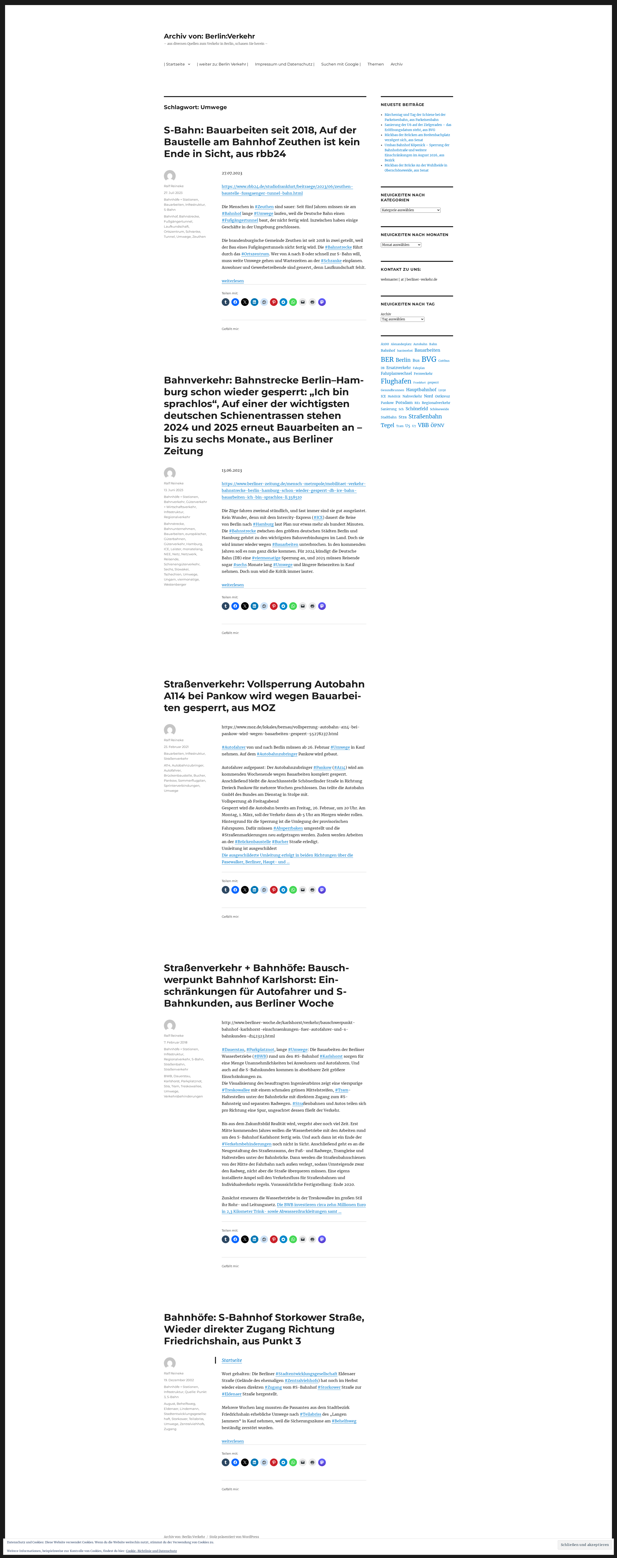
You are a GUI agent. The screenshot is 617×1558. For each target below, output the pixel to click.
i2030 (442, 390)
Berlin (403, 360)
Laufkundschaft (176, 226)
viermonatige (188, 579)
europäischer (195, 534)
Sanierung (389, 409)
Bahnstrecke (189, 216)
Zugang (170, 1429)
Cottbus (443, 361)
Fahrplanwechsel (396, 373)
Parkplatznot (191, 1081)
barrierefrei (405, 350)
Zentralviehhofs (192, 1424)
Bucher (199, 775)
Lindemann (189, 1409)
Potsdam (404, 402)
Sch (401, 409)
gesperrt (433, 382)
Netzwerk (188, 554)
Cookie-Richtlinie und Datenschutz (151, 1551)
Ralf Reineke (174, 186)
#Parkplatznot (260, 1049)
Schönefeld (417, 408)
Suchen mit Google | (341, 64)
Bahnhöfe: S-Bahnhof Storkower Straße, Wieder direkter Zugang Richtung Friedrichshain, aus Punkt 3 (264, 1329)
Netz (176, 554)
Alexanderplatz (401, 344)
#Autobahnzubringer (277, 754)
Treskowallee (191, 1086)
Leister (176, 549)
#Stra (297, 1103)
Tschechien (172, 574)
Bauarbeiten (174, 204)
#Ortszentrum (255, 253)
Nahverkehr (412, 396)
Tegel (387, 425)
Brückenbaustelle (178, 775)
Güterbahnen (174, 539)
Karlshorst (172, 1081)
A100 (385, 344)
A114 (167, 765)
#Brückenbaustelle (253, 841)
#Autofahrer (234, 747)
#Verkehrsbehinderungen (247, 1144)
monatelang (192, 549)
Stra (167, 1086)
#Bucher (280, 841)
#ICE (318, 517)
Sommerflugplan (191, 780)
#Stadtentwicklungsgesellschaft (306, 1373)
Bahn (433, 344)
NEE (167, 554)
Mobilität (394, 396)
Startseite (232, 1360)
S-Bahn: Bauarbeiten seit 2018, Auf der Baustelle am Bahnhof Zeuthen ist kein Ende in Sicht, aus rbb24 (262, 141)
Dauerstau (182, 1076)
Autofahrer (172, 770)
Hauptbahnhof (421, 389)
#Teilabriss (310, 1414)
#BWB (260, 1056)
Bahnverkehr (174, 502)
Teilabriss (196, 1419)
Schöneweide (439, 409)
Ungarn (170, 579)
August (169, 1404)
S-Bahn (170, 209)
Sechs (168, 569)
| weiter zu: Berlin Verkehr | (222, 64)
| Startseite (174, 64)
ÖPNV (437, 425)
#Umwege (263, 213)
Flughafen (396, 381)
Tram (175, 1086)
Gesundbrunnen (392, 390)
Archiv (386, 314)
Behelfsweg (186, 1404)
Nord (428, 396)
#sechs (240, 564)
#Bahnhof (231, 213)
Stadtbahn (389, 417)
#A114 (339, 767)
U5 (407, 426)
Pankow (170, 780)
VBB (423, 425)
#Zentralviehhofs (301, 1380)
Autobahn (420, 344)
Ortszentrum (174, 231)
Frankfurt (419, 382)
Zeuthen (199, 236)
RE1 (417, 403)
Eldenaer (171, 1409)
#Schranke (331, 260)
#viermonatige (266, 557)
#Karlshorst (331, 1056)
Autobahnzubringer (187, 765)
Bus (416, 360)
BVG (429, 359)
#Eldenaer (231, 1394)
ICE (166, 549)
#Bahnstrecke (338, 247)
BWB (168, 1076)
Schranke (193, 231)
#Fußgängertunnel (240, 220)
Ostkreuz (442, 396)
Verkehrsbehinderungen (183, 1096)
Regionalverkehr (177, 517)
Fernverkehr (423, 374)
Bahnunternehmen (179, 529)
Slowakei (181, 569)
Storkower (180, 1419)
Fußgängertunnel (178, 221)
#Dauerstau (233, 1049)
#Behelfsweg (344, 1421)
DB (382, 368)
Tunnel (169, 236)
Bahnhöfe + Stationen (181, 199)
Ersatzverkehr (398, 368)
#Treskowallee (236, 1090)
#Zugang (273, 1387)
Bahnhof (171, 216)
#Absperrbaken (288, 828)
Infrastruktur (195, 204)
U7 (414, 426)
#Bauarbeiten (285, 544)
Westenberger (175, 584)
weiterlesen (233, 280)
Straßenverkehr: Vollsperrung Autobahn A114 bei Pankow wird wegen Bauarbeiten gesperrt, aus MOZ (264, 695)
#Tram (341, 1090)
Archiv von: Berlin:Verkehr (209, 36)
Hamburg (194, 544)
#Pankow (322, 767)
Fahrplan (419, 368)
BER (387, 359)
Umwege (183, 236)
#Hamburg (263, 524)
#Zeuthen (264, 206)
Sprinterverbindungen (182, 785)
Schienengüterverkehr (182, 564)
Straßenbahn (174, 1064)
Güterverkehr (174, 544)
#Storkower (329, 1387)
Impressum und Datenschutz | (285, 64)
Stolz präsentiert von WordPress (234, 1537)
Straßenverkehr (176, 758)
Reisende (171, 559)
